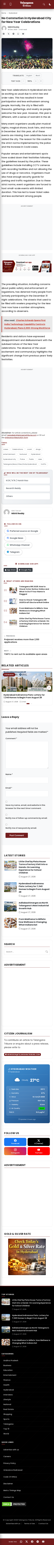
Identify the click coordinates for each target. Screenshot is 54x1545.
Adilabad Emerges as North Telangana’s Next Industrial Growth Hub (34, 905)
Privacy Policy (9, 1463)
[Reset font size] (41, 81)
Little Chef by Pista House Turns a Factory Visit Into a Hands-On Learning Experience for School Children (33, 867)
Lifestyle (7, 1399)
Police (22, 459)
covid (29, 449)
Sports (6, 1419)
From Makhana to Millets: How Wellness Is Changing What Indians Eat (33, 922)
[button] (49, 688)
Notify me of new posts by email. (21, 828)
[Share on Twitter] (26, 1541)
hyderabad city (9, 459)
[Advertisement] (27, 228)
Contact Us (8, 1497)
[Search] (47, 952)
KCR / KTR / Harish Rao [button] (17, 480)
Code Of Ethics (10, 1477)
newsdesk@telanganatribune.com (21, 435)
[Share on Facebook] (4, 34)
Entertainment (9, 1375)
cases (5, 449)
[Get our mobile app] (10, 4)
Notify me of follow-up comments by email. (26, 818)
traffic (43, 464)
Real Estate (8, 1409)
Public (31, 459)
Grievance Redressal (12, 1470)
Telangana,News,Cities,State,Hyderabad (20, 464)
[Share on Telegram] (13, 34)
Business (7, 1365)
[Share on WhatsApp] (18, 34)
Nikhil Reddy (13, 27)
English (29, 75)
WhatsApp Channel (20, 545)
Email (9, 788)
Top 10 (6, 1429)
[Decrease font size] (24, 81)
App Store (11, 570)
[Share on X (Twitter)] (8, 34)
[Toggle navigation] (5, 4)
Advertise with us (11, 1449)
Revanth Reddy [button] (13, 488)
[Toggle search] (44, 4)
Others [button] (9, 496)
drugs (38, 449)
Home (4, 13)
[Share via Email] (23, 34)
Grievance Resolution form (16, 437)
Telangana (8, 1424)
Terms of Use (29, 1523)
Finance (6, 1380)
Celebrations (17, 449)
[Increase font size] (36, 81)
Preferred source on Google (24, 531)
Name (9, 774)
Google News (16, 538)
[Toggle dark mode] (49, 4)
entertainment (9, 454)
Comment (11, 738)
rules (40, 459)
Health (6, 1385)
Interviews (8, 1394)
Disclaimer (8, 1483)
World (6, 1433)
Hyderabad (13, 13)
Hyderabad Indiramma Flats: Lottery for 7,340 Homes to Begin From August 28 (34, 887)
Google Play (26, 570)
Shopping (7, 1414)
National (7, 1404)
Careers (7, 1456)
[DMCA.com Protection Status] (27, 1504)
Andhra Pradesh (10, 1360)
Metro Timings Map (12, 1490)
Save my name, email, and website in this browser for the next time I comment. (25, 806)
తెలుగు (38, 75)
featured (23, 454)
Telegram (15, 552)
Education (8, 1370)
